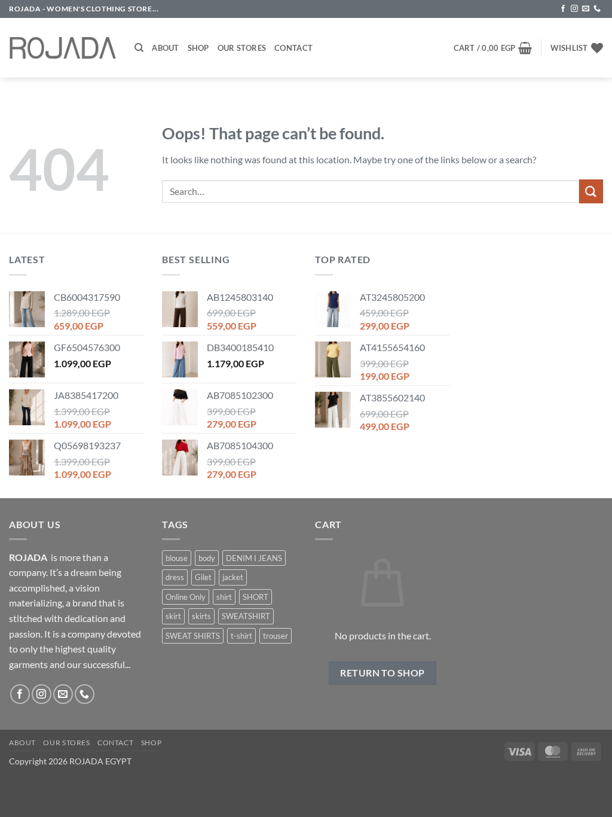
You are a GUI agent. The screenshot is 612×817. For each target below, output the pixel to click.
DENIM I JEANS (254, 558)
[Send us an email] (585, 9)
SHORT (255, 597)
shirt (224, 597)
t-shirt (241, 636)
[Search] (138, 47)
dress (175, 577)
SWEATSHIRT (246, 616)
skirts (201, 616)
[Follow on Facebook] (563, 9)
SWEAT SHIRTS (193, 636)
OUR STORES (66, 742)
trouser (275, 636)
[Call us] (597, 9)
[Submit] (591, 191)
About (165, 48)
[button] (493, 48)
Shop (198, 48)
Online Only (186, 597)
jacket (232, 577)
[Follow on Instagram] (574, 9)
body (206, 558)
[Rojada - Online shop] (63, 47)
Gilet (203, 577)
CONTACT (115, 742)
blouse (177, 558)
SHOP (151, 742)
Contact (293, 48)
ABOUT (22, 742)
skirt (173, 616)
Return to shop (382, 672)
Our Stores (242, 48)
